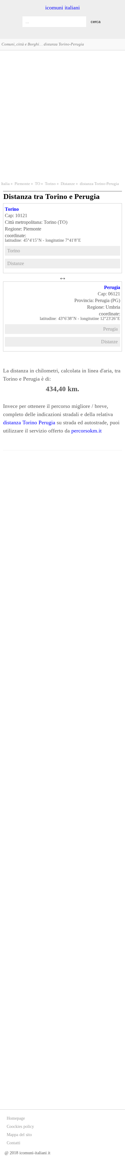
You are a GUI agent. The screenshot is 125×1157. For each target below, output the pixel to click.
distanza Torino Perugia (29, 422)
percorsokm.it (86, 431)
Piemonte (22, 184)
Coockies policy (20, 1126)
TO (37, 184)
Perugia (112, 287)
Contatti (13, 1143)
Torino (50, 184)
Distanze (68, 184)
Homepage (16, 1118)
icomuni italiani (62, 8)
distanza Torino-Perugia (99, 184)
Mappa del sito (19, 1134)
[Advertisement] (62, 114)
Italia (5, 184)
